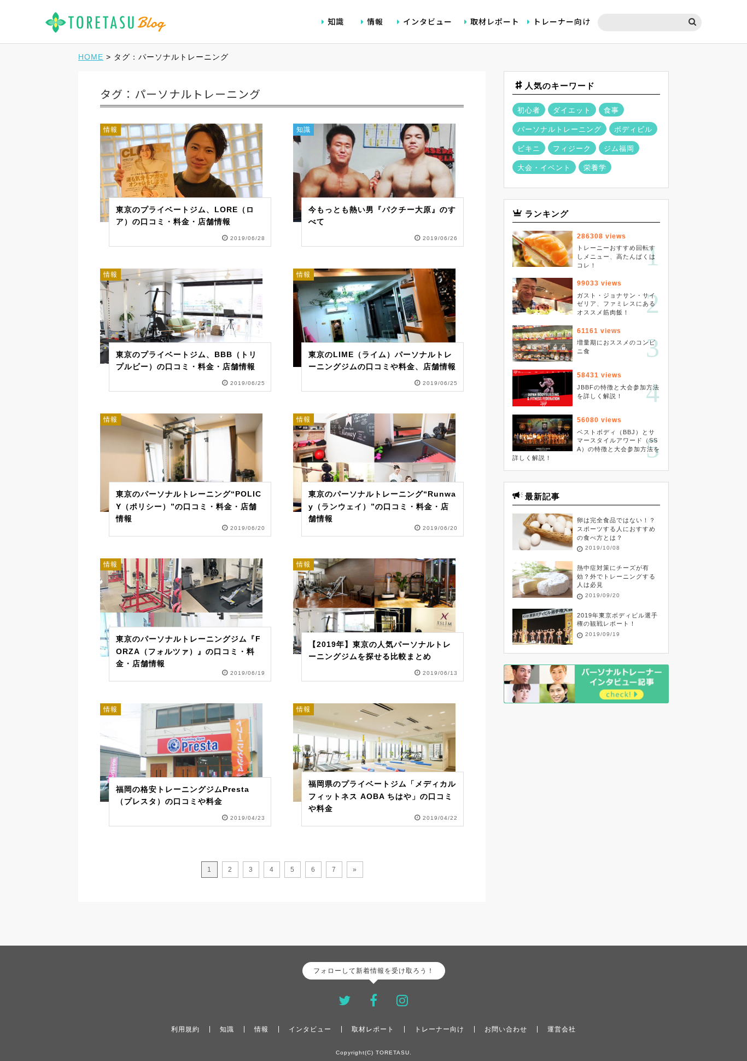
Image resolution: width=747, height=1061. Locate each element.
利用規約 (185, 1029)
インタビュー (427, 21)
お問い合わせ (506, 1029)
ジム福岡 (619, 148)
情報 (375, 21)
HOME (90, 57)
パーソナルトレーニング (559, 129)
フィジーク (572, 148)
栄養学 (594, 168)
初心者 (528, 110)
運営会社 (561, 1029)
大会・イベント (544, 168)
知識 (336, 21)
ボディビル (633, 129)
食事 (611, 110)
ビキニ (528, 148)
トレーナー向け (562, 21)
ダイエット (572, 110)
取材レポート (495, 21)
